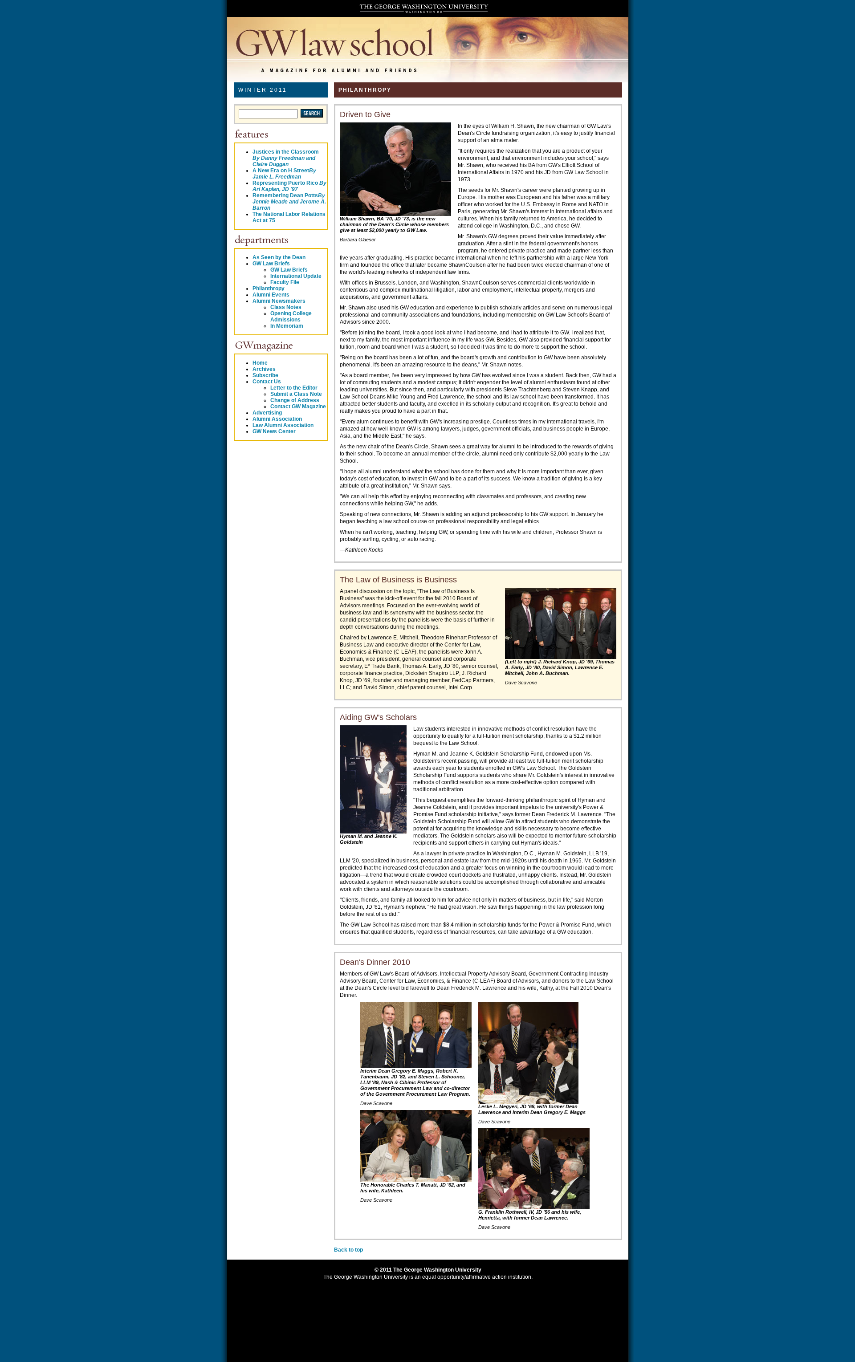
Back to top (348, 1250)
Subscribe (265, 375)
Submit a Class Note (296, 394)
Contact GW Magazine (298, 406)
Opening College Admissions (291, 316)
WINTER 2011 (262, 90)
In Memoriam (286, 326)
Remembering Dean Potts (289, 201)
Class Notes (285, 307)
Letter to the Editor (294, 388)
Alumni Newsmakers (278, 301)
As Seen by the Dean (278, 257)
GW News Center (274, 431)
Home (260, 363)
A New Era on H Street (284, 173)
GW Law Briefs (271, 263)
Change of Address (294, 400)
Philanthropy (268, 288)
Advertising (267, 413)
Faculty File (284, 282)
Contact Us (266, 381)
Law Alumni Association (283, 425)
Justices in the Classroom (285, 158)
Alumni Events (270, 295)
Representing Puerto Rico (289, 186)
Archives (264, 369)
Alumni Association (277, 419)
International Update (296, 276)
